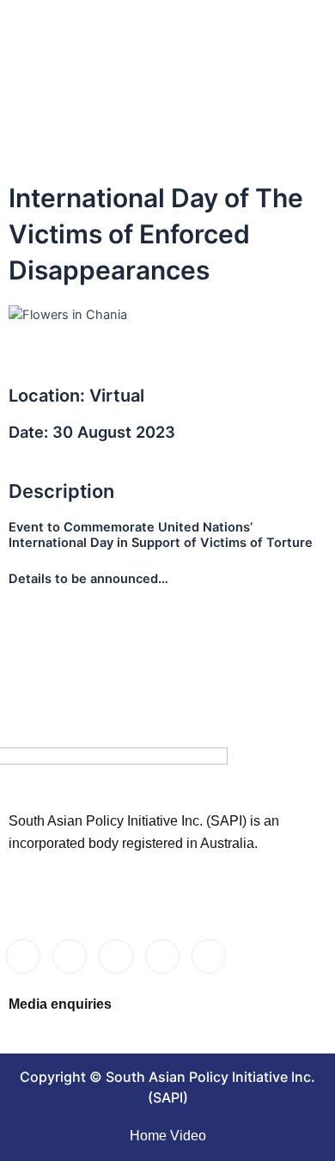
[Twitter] (69, 956)
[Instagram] (209, 956)
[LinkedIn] (116, 956)
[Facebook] (23, 956)
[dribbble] (162, 956)
